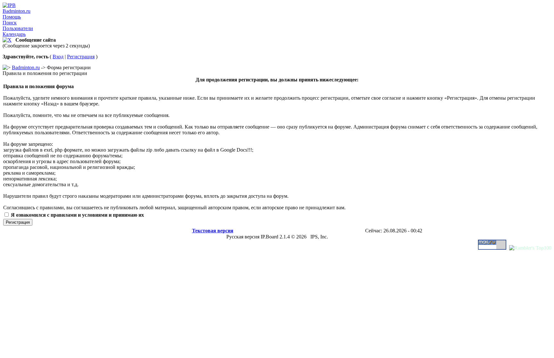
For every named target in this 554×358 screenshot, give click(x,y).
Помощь (12, 17)
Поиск (10, 22)
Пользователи (18, 28)
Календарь (14, 34)
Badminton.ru (16, 11)
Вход (58, 56)
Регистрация (81, 56)
